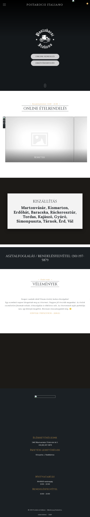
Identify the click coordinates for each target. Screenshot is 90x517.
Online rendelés (45, 56)
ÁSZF (50, 514)
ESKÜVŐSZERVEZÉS (45, 63)
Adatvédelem (42, 514)
